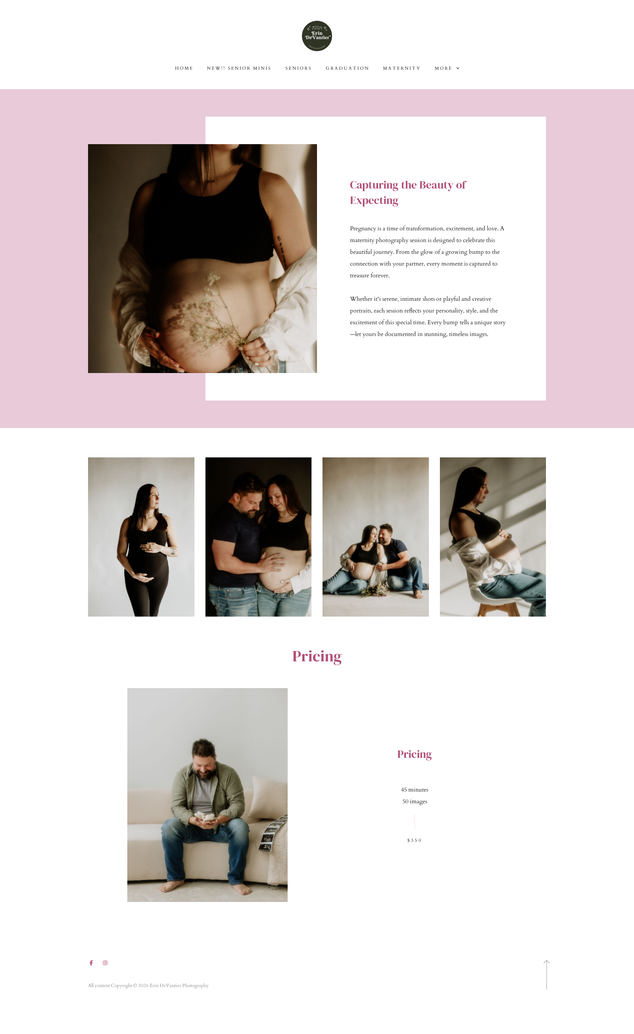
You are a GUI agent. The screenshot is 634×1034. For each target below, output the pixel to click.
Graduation (347, 68)
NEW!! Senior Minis (239, 68)
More (445, 68)
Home (184, 68)
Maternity (402, 68)
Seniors (298, 68)
